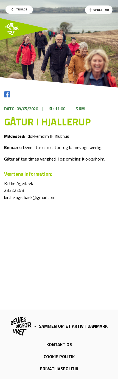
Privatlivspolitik (59, 368)
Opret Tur (101, 10)
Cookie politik (59, 356)
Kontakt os (59, 344)
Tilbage (21, 9)
